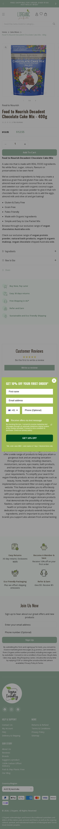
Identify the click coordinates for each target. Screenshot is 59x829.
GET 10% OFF (29, 438)
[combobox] (13, 410)
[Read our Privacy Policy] (51, 424)
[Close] (54, 380)
